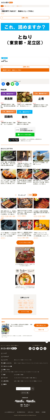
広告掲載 (43, 412)
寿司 (15, 363)
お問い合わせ (30, 412)
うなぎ (19, 363)
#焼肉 (27, 237)
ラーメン (28, 363)
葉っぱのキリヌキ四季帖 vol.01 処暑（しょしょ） (40, 163)
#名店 (10, 216)
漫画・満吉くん (33, 377)
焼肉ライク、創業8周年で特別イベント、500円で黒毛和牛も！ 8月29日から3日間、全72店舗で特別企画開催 (25, 234)
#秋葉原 (25, 303)
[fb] (38, 348)
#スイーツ (30, 300)
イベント (26, 359)
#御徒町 (43, 216)
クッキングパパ (17, 377)
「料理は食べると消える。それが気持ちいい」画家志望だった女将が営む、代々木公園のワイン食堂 (24, 165)
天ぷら (23, 363)
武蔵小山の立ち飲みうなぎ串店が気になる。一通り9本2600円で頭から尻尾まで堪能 (25, 212)
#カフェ (21, 300)
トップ (5, 353)
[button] (4, 60)
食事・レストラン (7, 363)
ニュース (5, 359)
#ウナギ (2, 216)
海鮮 (18, 381)
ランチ (36, 363)
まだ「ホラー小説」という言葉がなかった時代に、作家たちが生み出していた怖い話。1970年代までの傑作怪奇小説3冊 (8, 182)
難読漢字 (2, 9)
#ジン (25, 300)
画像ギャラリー (19, 6)
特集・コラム (7, 6)
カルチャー (29, 371)
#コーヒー (3, 238)
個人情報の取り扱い (21, 412)
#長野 (2, 218)
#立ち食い (31, 303)
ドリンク (40, 381)
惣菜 (22, 381)
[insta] (45, 348)
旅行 (4, 374)
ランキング (6, 356)
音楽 (12, 371)
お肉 (15, 381)
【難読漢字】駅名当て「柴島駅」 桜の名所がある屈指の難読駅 (8, 106)
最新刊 (5, 384)
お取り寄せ (6, 381)
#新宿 (26, 307)
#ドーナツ (36, 238)
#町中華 (31, 307)
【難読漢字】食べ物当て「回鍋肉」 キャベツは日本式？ (8, 123)
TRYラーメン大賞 (7, 366)
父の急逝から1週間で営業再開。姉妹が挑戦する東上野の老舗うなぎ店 (41, 213)
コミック (5, 377)
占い (2, 371)
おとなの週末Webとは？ (10, 412)
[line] (34, 348)
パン (33, 363)
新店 (22, 359)
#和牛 (24, 237)
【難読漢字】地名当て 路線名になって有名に (17, 11)
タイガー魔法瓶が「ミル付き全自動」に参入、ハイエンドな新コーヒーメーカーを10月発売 (8, 234)
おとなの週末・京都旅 (18, 374)
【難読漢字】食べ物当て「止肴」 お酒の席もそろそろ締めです (41, 105)
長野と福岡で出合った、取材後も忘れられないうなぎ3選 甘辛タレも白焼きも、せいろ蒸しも (41, 182)
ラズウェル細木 (25, 377)
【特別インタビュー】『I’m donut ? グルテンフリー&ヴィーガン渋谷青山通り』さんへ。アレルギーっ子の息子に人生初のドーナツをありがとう (41, 234)
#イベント (19, 237)
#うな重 (6, 216)
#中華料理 (21, 307)
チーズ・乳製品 (33, 381)
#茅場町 (20, 303)
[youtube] (41, 348)
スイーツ (46, 363)
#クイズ (2, 13)
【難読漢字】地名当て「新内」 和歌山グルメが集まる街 (24, 123)
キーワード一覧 (25, 392)
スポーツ (16, 371)
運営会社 (37, 412)
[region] (25, 41)
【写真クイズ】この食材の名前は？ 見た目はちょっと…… (24, 105)
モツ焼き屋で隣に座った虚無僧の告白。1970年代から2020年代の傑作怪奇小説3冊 (24, 182)
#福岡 (14, 216)
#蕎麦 (20, 305)
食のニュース (17, 359)
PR (30, 359)
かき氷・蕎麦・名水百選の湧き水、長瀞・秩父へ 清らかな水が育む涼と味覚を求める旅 (8, 164)
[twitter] (30, 348)
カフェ (41, 363)
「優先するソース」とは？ (25, 140)
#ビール (31, 305)
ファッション (23, 371)
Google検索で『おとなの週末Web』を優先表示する (31, 139)
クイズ (13, 6)
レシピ (35, 371)
